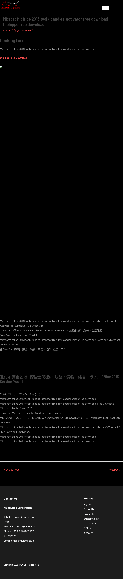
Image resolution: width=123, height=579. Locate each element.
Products (89, 514)
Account (88, 532)
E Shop (88, 528)
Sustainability (91, 518)
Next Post (116, 469)
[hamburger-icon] (105, 8)
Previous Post (9, 469)
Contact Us (90, 523)
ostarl (8, 30)
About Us (89, 509)
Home (87, 504)
